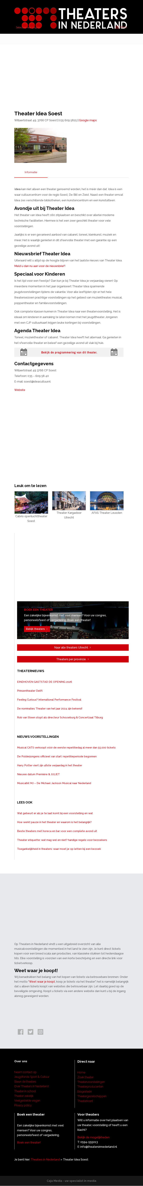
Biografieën (84, 1091)
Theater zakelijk (23, 1096)
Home (81, 1072)
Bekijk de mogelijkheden (93, 1137)
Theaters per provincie (71, 659)
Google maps (88, 120)
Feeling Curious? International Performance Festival (49, 699)
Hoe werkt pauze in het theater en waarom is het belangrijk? (54, 822)
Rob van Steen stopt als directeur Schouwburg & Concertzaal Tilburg (60, 717)
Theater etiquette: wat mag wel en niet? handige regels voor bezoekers (62, 840)
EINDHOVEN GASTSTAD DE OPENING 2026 (44, 681)
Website (19, 390)
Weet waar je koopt (42, 981)
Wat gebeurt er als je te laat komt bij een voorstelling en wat (55, 813)
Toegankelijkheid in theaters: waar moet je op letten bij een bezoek (59, 848)
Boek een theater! (29, 1142)
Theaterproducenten (90, 1086)
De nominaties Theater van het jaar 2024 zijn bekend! (49, 708)
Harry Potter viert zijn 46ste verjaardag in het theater (49, 765)
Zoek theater (85, 1077)
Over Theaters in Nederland (31, 1086)
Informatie (31, 172)
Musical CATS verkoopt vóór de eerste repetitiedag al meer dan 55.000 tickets (66, 747)
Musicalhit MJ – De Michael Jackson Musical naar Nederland (54, 783)
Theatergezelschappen (92, 1096)
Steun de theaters (25, 1081)
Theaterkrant (85, 1101)
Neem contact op (25, 1072)
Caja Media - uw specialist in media (71, 1181)
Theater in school (25, 1091)
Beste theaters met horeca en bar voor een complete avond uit (57, 831)
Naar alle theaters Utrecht (71, 647)
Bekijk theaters (35, 628)
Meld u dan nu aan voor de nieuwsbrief (39, 266)
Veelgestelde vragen (27, 1100)
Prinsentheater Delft (30, 690)
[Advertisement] (71, 70)
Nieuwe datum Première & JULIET (38, 774)
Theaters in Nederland (45, 1159)
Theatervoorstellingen (91, 1082)
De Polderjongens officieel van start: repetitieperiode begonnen (57, 756)
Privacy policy (23, 1105)
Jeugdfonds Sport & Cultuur (31, 1077)
